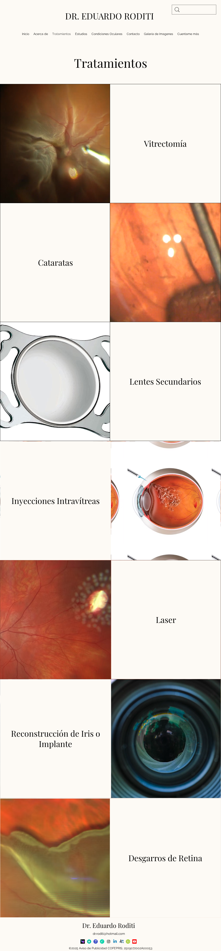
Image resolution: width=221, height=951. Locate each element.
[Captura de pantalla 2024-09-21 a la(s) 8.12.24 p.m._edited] (83, 941)
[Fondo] (89, 941)
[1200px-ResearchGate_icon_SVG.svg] (102, 941)
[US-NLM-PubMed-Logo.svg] (121, 941)
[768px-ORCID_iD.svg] (128, 941)
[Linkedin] (115, 941)
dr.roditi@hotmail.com (109, 934)
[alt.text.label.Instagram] (108, 941)
